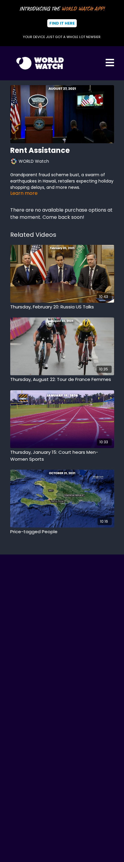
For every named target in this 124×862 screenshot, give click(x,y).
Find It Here (62, 23)
